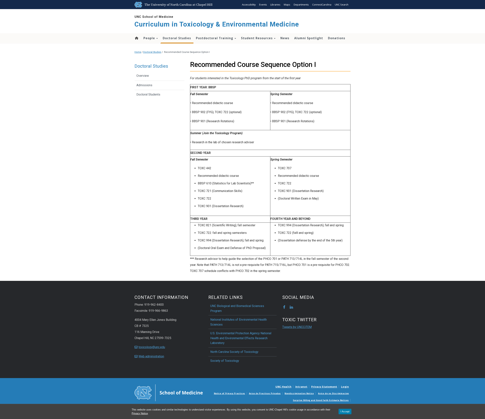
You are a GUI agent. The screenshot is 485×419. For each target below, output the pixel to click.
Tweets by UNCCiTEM (297, 327)
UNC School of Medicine (154, 17)
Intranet (301, 386)
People (149, 38)
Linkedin (291, 307)
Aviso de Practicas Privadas (265, 393)
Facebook (284, 307)
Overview (142, 76)
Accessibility (249, 4)
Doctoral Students (148, 94)
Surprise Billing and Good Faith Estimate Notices (321, 400)
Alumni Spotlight (308, 38)
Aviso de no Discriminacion (333, 393)
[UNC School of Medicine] (169, 392)
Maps (287, 4)
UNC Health (283, 386)
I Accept (345, 411)
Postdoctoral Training (215, 38)
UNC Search (341, 4)
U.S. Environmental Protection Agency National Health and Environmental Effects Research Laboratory (240, 338)
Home (136, 38)
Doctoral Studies (177, 38)
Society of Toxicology (224, 361)
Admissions (144, 85)
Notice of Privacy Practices (229, 393)
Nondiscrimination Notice (299, 393)
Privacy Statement (324, 386)
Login (345, 386)
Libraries (275, 4)
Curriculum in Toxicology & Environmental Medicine (217, 24)
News (284, 38)
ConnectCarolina (321, 4)
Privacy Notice (140, 413)
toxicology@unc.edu (151, 347)
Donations (336, 38)
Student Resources (257, 38)
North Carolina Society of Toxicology (234, 352)
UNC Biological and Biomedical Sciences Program (237, 308)
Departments (301, 4)
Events (263, 4)
